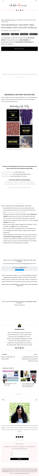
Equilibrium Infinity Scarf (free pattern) (11, 74)
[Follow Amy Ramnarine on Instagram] (18, 348)
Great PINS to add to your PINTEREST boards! (19, 187)
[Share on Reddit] (2, 242)
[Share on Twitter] (2, 234)
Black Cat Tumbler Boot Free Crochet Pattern (8, 357)
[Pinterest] (22, 10)
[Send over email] (2, 238)
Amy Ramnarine (5, 30)
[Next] (35, 382)
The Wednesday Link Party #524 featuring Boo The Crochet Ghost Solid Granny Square (30, 358)
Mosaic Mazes (6, 176)
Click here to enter (19, 269)
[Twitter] (18, 10)
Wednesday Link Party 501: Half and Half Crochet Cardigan (19, 182)
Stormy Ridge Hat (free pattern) (29, 74)
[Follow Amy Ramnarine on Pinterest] (21, 348)
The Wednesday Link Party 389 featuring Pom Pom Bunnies (28, 385)
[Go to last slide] (4, 382)
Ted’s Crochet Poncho (8, 172)
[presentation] (10, 376)
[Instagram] (20, 10)
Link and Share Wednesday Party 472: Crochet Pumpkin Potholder (19, 184)
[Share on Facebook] (2, 232)
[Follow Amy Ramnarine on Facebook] (16, 348)
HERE (34, 263)
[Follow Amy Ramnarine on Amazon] (23, 348)
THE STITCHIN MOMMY (17, 473)
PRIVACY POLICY (27, 473)
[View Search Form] (3, 0)
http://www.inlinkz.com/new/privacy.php (15, 212)
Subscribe (19, 458)
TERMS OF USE (23, 473)
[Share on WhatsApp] (2, 244)
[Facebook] (16, 10)
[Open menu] (36, 1)
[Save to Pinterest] (2, 236)
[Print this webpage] (2, 240)
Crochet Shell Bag (7, 174)
